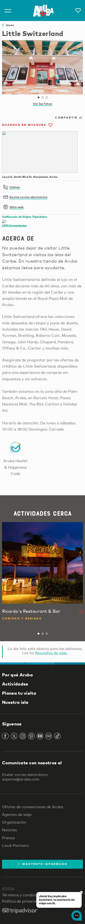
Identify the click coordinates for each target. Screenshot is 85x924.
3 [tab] (47, 97)
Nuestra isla (15, 702)
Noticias (9, 830)
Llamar (14, 187)
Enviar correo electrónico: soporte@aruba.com (25, 776)
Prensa (8, 837)
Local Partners (15, 845)
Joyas (9, 25)
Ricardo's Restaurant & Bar (31, 611)
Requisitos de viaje (51, 653)
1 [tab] (38, 97)
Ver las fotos (42, 103)
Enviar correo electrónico (28, 197)
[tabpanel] (42, 67)
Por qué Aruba (17, 674)
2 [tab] (42, 97)
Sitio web (16, 207)
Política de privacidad (21, 901)
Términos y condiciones (23, 895)
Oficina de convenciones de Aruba (32, 806)
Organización (14, 822)
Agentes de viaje (17, 814)
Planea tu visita (19, 693)
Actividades (15, 684)
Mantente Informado (44, 864)
